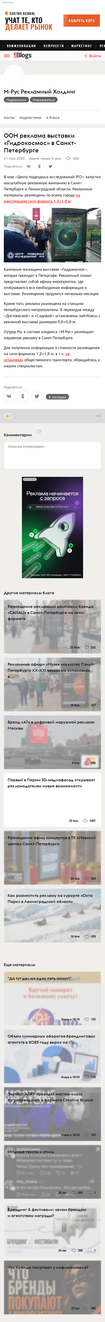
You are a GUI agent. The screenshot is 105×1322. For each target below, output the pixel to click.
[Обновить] (39, 432)
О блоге (53, 117)
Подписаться (16, 99)
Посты (9, 117)
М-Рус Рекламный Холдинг (40, 92)
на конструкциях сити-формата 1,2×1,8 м (42, 198)
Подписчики (30, 117)
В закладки (57, 396)
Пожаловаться (44, 99)
